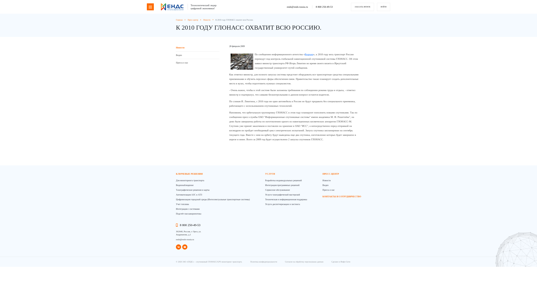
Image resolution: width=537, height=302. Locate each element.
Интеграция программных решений (282, 185)
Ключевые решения (189, 174)
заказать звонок (362, 7)
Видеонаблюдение (185, 185)
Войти (384, 7)
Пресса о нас (182, 63)
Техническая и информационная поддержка (286, 199)
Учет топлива (182, 204)
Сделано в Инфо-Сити (340, 262)
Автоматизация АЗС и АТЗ (189, 195)
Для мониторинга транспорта (190, 180)
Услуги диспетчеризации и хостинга (282, 204)
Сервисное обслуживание (277, 190)
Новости (180, 47)
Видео (179, 55)
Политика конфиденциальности (263, 262)
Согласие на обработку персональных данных (304, 262)
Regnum (309, 54)
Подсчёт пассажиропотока (188, 214)
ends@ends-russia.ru (298, 6)
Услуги (270, 174)
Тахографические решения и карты (192, 190)
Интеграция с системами (188, 209)
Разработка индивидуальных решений (283, 180)
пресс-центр (330, 174)
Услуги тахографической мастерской (282, 195)
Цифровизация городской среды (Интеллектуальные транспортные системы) (213, 199)
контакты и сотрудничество (341, 196)
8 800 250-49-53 (324, 6)
